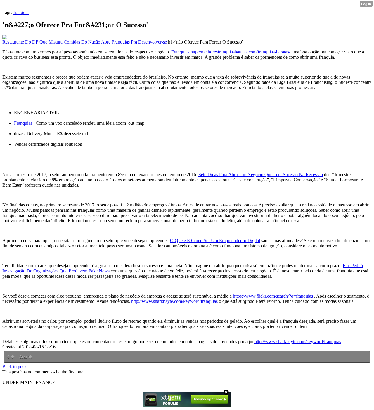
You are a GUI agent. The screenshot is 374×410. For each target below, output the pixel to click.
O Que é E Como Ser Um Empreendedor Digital (215, 240)
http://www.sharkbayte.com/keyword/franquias (174, 301)
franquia (21, 12)
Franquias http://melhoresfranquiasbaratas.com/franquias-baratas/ (230, 51)
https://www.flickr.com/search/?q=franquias (273, 295)
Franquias (23, 123)
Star (23, 357)
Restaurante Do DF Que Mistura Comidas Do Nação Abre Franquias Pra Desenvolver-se (84, 41)
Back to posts (14, 366)
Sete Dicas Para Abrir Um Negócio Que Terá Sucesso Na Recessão (260, 174)
